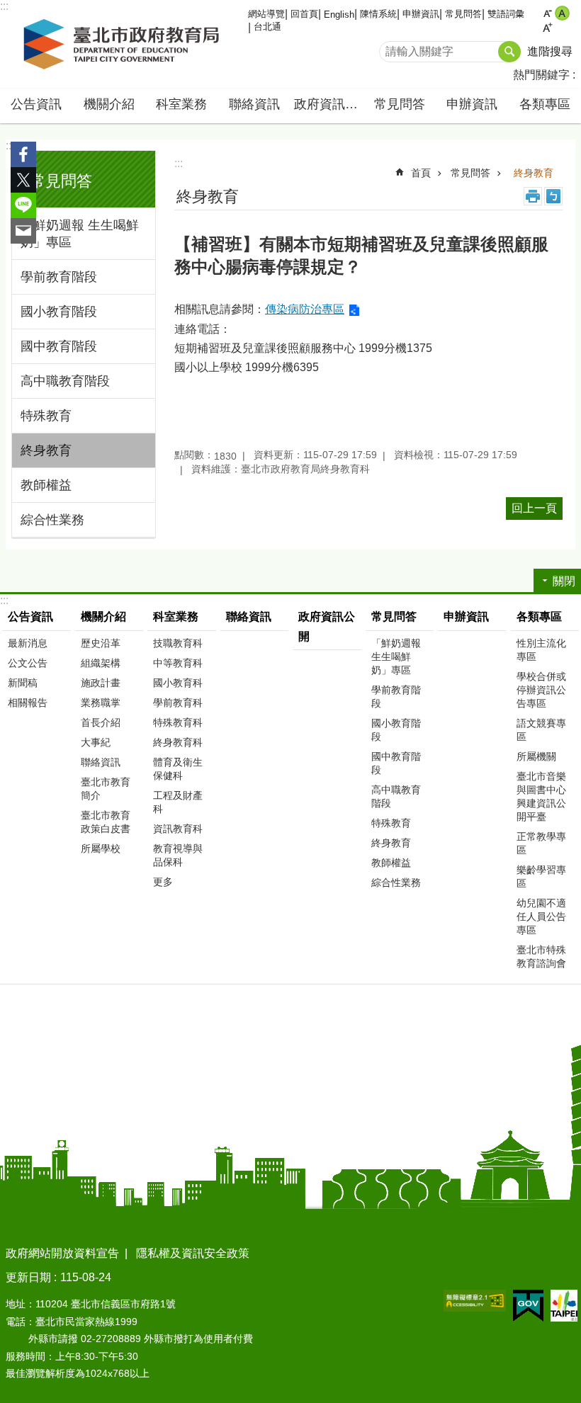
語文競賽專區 (541, 729)
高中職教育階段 (65, 381)
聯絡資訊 (254, 104)
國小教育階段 (59, 312)
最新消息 (27, 643)
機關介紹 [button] (109, 104)
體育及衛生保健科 (178, 768)
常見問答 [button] (399, 104)
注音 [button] (553, 196)
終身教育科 (178, 742)
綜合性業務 (52, 520)
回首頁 (304, 13)
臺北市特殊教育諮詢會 (541, 956)
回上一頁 (534, 508)
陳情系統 (378, 13)
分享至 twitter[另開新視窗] (23, 180)
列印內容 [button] (533, 196)
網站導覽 (266, 13)
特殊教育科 (178, 722)
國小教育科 (178, 682)
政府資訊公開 (328, 104)
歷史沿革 (100, 643)
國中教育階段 (59, 346)
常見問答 (463, 13)
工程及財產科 (178, 802)
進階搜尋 (549, 51)
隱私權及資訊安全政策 (192, 1253)
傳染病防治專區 (304, 309)
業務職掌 (100, 702)
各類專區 (539, 616)
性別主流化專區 (541, 649)
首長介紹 (100, 722)
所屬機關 (536, 756)
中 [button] (562, 13)
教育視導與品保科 (178, 855)
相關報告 (27, 702)
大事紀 (96, 742)
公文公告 (27, 663)
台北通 (267, 26)
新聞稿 (23, 682)
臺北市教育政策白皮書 (105, 822)
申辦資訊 (420, 13)
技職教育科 (178, 643)
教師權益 (46, 485)
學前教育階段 (59, 277)
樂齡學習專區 (541, 876)
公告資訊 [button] (36, 104)
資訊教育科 (178, 828)
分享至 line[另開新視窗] (23, 205)
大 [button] (547, 28)
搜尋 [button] (509, 51)
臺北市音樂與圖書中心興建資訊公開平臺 (541, 796)
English (339, 14)
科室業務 (175, 616)
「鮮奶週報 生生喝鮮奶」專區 (80, 233)
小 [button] (547, 13)
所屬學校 (100, 848)
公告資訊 (30, 616)
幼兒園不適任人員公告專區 (541, 916)
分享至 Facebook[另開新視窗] (23, 154)
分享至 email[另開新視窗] (23, 231)
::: (10, 146)
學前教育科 (178, 702)
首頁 (421, 172)
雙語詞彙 (505, 13)
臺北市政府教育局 (124, 44)
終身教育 (46, 450)
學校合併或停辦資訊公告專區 (541, 690)
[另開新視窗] (475, 1301)
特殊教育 (46, 416)
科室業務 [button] (181, 104)
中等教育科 (178, 663)
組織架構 (100, 663)
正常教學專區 (541, 843)
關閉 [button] (564, 581)
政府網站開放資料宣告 (62, 1253)
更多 (163, 881)
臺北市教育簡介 (105, 788)
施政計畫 (100, 682)
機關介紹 (103, 616)
